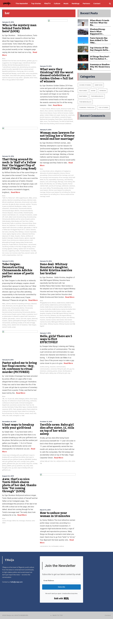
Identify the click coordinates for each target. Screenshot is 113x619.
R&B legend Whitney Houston (60, 322)
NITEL (10, 409)
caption (69, 311)
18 (6, 398)
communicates (61, 367)
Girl (68, 369)
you (9, 470)
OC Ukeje (11, 236)
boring (47, 367)
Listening (49, 371)
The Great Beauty (53, 121)
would (48, 196)
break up (21, 459)
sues (44, 188)
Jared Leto (71, 115)
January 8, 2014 (8, 360)
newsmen (5, 409)
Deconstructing (21, 217)
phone (4, 465)
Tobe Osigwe (32, 325)
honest (23, 463)
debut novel (12, 217)
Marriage (60, 181)
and (31, 202)
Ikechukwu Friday (13, 407)
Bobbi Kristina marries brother (54, 307)
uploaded (26, 77)
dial (15, 461)
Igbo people (27, 227)
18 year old (10, 398)
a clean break (45, 171)
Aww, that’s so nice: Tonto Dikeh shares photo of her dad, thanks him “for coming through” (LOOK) (19, 485)
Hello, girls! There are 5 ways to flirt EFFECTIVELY (56, 339)
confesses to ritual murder (10, 403)
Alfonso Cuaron (55, 109)
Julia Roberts (55, 117)
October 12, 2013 (46, 421)
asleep (42, 461)
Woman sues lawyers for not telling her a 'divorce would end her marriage (57, 194)
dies (51, 461)
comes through (7, 520)
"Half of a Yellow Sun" (8, 198)
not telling (58, 184)
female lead (5, 223)
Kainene (33, 229)
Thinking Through (86, 107)
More (3, 58)
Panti (14, 409)
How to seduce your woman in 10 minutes (55, 514)
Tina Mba (33, 251)
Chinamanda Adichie (26, 210)
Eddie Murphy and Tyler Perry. (20, 221)
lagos (24, 407)
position (33, 67)
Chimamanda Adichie (25, 208)
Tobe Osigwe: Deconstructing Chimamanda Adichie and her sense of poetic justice (18, 270)
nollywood (25, 234)
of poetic (17, 236)
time (9, 468)
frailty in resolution (16, 223)
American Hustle (66, 109)
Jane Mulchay (68, 179)
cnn (17, 215)
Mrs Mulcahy (48, 184)
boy (3, 401)
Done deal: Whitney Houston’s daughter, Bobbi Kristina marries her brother (56, 269)
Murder (35, 407)
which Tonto (33, 77)
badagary (22, 398)
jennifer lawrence (45, 117)
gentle (4, 463)
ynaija (14, 327)
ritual (31, 413)
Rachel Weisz (23, 244)
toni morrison (13, 253)
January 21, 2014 (8, 22)
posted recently (7, 69)
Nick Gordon (60, 320)
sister (73, 461)
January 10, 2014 (46, 261)
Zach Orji (19, 255)
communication (45, 369)
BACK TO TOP (58, 615)
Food (27, 405)
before (27, 398)
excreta (19, 405)
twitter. (21, 77)
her (11, 63)
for (44, 179)
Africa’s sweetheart (8, 202)
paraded (19, 409)
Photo (16, 413)
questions (19, 465)
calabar (24, 206)
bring (27, 401)
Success (5, 251)
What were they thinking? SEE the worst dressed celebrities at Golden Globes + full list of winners (56, 75)
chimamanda (14, 208)
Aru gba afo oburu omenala (17, 204)
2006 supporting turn (22, 198)
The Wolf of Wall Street (66, 121)
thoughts (5, 468)
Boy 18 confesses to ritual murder (15, 401)
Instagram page (17, 63)
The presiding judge (57, 188)
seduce (61, 546)
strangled (16, 415)
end (69, 175)
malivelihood (26, 63)
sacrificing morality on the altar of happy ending (16, 246)
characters (5, 208)
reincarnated (32, 244)
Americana (18, 202)
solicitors (72, 186)
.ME (3, 398)
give (17, 463)
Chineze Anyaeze (7, 213)
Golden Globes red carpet (52, 115)
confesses (33, 401)
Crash (6, 217)
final (24, 405)
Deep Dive (98, 85)
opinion (26, 238)
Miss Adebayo (19, 232)
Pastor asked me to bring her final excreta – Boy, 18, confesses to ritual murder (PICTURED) (19, 367)
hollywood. (12, 225)
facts (28, 461)
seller (4, 415)
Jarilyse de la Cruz (62, 461)
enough (23, 461)
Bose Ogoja (33, 398)
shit (7, 415)
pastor (24, 409)
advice (52, 171)
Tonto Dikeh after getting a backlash (21, 75)
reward (27, 413)
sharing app (20, 71)
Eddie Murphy (6, 221)
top (41, 463)
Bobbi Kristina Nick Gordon (53, 311)
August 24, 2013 (8, 476)
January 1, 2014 (45, 333)
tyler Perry (21, 253)
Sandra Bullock (68, 119)
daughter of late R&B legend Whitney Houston (60, 313)
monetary (29, 407)
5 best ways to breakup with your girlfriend (18, 426)
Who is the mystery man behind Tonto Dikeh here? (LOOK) (19, 28)
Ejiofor (31, 221)
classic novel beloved (8, 215)
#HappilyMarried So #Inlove (48, 303)
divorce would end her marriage (58, 175)
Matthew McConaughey (47, 119)
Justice (27, 229)
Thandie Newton (25, 251)
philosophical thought (8, 242)
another (42, 367)
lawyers (42, 181)
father (14, 520)
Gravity (63, 115)
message (22, 520)
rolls (69, 461)
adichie (4, 200)
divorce (62, 173)
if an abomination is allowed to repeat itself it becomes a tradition (19, 316)
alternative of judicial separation (50, 173)
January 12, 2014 (8, 156)
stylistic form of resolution (26, 248)
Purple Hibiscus (13, 244)
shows (60, 371)
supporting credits (13, 251)
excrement (13, 405)
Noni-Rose (31, 234)
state (10, 415)
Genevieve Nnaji (27, 223)
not (54, 184)
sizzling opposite (7, 248)
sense (34, 246)
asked (16, 398)
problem (9, 465)
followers (53, 315)
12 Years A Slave (45, 109)
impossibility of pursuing (56, 179)
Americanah (26, 202)
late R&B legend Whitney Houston (56, 317)
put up (14, 465)
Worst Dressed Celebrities (63, 123)
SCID (34, 413)
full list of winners (63, 113)
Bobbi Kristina (61, 303)
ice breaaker (55, 546)
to (20, 415)
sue (41, 188)
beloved (11, 206)
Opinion (102, 90)
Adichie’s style (31, 200)
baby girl (47, 461)
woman (66, 188)
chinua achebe (18, 213)
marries (53, 320)
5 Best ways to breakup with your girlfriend (15, 455)
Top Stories (103, 107)
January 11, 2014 (45, 129)
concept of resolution (25, 215)
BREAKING (28, 459)
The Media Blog (97, 96)
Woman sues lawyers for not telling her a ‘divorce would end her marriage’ (57, 136)
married (48, 320)
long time (29, 463)
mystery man (15, 67)
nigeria (9, 234)
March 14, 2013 (45, 510)
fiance (42, 315)
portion (55, 371)
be (20, 457)
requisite (64, 184)
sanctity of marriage (55, 186)
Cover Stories (85, 85)
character (53, 367)
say (24, 465)
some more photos (31, 73)
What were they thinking (47, 123)
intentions (43, 371)
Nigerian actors (16, 234)
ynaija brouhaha (11, 255)
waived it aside (29, 253)
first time (47, 315)
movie (4, 234)
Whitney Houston (53, 324)
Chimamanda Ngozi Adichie (10, 210)
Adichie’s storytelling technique (17, 200)
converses (53, 369)
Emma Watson (47, 113)
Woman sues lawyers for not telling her (58, 192)
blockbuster (18, 206)
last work (5, 232)
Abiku (30, 198)
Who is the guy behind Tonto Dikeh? (13, 80)
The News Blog (85, 102)
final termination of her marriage (58, 177)
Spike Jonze (43, 121)
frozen (55, 113)
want (15, 468)
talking (51, 373)
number (35, 463)
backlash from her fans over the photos (14, 60)
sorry (27, 465)
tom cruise (5, 253)
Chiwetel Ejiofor (28, 213)
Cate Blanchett (58, 111)
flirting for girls (61, 369)
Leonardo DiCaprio (65, 117)
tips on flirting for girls (60, 373)
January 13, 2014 (46, 66)
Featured (83, 90)
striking (15, 248)
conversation (44, 546)
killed (20, 407)
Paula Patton (59, 119)
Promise (21, 413)
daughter (42, 313)
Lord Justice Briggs (51, 181)
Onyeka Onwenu (19, 238)
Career (29, 206)
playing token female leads (24, 242)
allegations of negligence (63, 171)
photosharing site (25, 67)
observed (5, 236)
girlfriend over (11, 463)
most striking (68, 181)
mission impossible (30, 232)
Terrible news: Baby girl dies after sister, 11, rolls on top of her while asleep (57, 429)
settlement (65, 186)
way (69, 373)
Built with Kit (61, 598)
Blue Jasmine (49, 111)
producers (5, 244)
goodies (29, 60)
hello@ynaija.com (16, 582)
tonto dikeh (5, 75)
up (12, 468)
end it (18, 461)
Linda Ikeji (11, 232)
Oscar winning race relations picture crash (20, 240)
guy (71, 369)
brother (64, 311)
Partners (83, 96)
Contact (108, 615)
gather (32, 461)
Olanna (23, 236)
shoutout (28, 520)
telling (48, 188)
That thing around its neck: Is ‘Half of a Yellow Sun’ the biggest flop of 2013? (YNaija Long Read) (19, 164)
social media (21, 73)
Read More (57, 105)
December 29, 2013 (9, 421)
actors (35, 198)
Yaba (22, 415)
